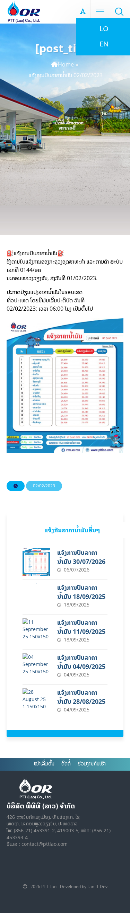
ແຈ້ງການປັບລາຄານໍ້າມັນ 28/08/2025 (81, 697)
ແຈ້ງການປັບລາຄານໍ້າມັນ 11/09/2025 (81, 627)
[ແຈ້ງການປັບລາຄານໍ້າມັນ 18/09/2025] (36, 597)
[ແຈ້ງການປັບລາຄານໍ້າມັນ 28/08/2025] (36, 702)
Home (66, 64)
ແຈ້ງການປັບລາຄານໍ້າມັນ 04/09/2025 (81, 662)
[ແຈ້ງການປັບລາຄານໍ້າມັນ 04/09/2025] (36, 667)
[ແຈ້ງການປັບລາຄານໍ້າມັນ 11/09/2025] (36, 632)
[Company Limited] (24, 12)
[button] (119, 11)
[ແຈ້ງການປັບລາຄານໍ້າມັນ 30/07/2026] (36, 562)
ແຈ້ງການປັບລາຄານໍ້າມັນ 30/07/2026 (81, 557)
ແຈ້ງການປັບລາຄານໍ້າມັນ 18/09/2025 (81, 592)
